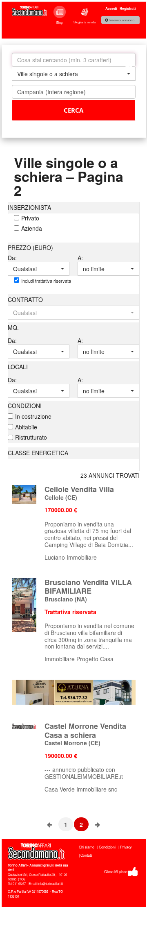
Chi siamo (86, 847)
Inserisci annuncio (121, 20)
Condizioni (25, 406)
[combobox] (74, 74)
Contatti (86, 855)
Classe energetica (38, 453)
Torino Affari (17, 865)
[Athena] (74, 691)
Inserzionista (29, 207)
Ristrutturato (31, 437)
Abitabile (26, 427)
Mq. (13, 327)
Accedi (111, 8)
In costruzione (33, 416)
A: (80, 258)
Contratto (25, 299)
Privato (30, 218)
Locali (18, 367)
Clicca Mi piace (115, 871)
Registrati (128, 8)
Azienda (31, 228)
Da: (12, 258)
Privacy (125, 847)
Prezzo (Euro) (30, 247)
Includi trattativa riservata (46, 280)
